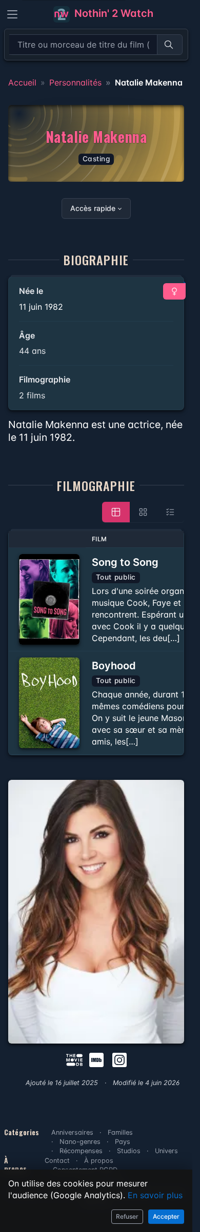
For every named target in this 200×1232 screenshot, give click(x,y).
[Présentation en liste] (170, 512)
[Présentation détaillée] (116, 512)
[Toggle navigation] (12, 14)
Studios (129, 1151)
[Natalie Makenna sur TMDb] (74, 1059)
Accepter (166, 1216)
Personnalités (75, 82)
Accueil (22, 82)
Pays (122, 1141)
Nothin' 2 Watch (112, 13)
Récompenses (81, 1151)
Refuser (127, 1216)
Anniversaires (72, 1132)
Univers (166, 1151)
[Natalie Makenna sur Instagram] (119, 1059)
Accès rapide (92, 208)
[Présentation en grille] (143, 512)
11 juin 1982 (41, 307)
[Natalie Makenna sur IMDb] (97, 1059)
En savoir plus (155, 1195)
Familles (120, 1132)
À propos (98, 1160)
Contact (57, 1160)
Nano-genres (80, 1141)
